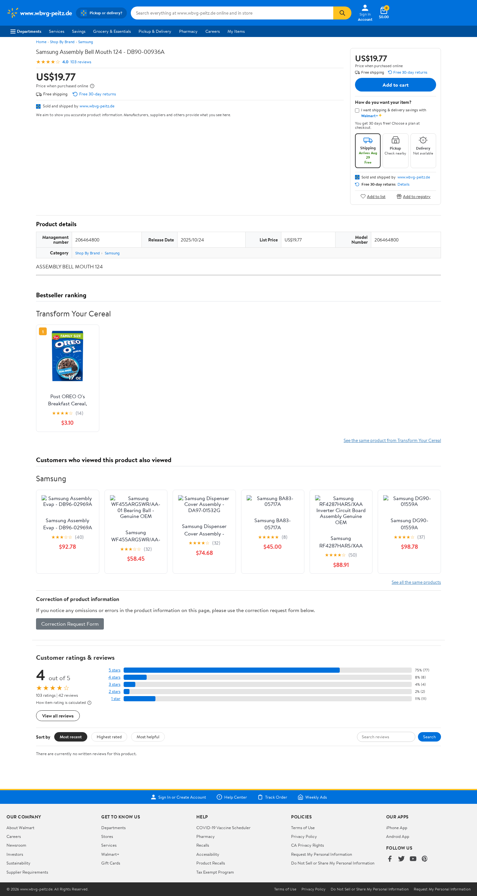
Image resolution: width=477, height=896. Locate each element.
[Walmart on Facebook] (389, 859)
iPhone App (396, 827)
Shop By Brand (62, 41)
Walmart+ (110, 854)
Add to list (376, 196)
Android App (397, 836)
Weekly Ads (316, 797)
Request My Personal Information (321, 854)
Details (404, 184)
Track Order (276, 797)
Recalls (202, 845)
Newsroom (16, 845)
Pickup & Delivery (155, 31)
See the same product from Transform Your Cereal (392, 440)
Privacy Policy (304, 836)
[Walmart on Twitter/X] (401, 859)
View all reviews (58, 716)
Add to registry (417, 196)
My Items (236, 31)
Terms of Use (303, 827)
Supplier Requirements (27, 872)
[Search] (342, 12)
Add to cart (396, 84)
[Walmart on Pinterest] (424, 859)
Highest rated (109, 737)
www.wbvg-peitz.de (97, 106)
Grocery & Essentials (112, 31)
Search (429, 737)
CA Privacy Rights (307, 845)
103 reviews (80, 61)
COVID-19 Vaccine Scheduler (223, 827)
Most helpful (148, 737)
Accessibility (207, 854)
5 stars (114, 670)
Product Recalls (210, 863)
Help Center (235, 797)
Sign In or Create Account (182, 797)
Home (41, 41)
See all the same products (416, 582)
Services (56, 31)
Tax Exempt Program (215, 872)
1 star (115, 698)
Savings (78, 31)
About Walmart (20, 827)
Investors (14, 854)
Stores (107, 836)
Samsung (85, 41)
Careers (212, 31)
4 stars (114, 677)
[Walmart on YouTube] (413, 859)
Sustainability (18, 863)
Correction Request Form (70, 623)
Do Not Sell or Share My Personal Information (332, 863)
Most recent (71, 737)
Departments (29, 31)
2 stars (114, 691)
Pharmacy (188, 31)
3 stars (114, 684)
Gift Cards (110, 863)
